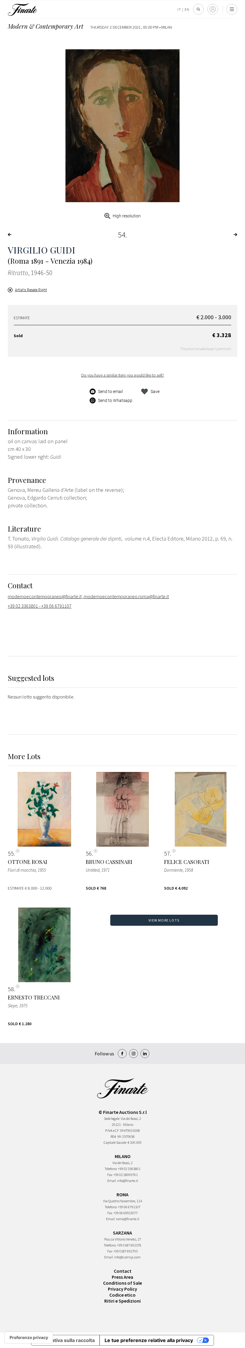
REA (113, 1136)
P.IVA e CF (112, 1130)
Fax (109, 1174)
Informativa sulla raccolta (65, 1340)
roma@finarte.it (127, 1219)
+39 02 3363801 (129, 1168)
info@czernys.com (127, 1257)
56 (89, 853)
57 (167, 853)
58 (11, 989)
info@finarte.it (127, 1180)
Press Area (122, 1277)
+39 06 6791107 (129, 1207)
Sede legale (112, 1118)
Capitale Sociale (115, 1142)
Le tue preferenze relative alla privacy (149, 1340)
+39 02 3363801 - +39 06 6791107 (39, 606)
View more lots (163, 920)
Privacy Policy (122, 1289)
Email (111, 1180)
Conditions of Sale (122, 1283)
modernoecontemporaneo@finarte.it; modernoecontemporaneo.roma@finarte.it (88, 596)
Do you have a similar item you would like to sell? (122, 375)
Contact (122, 1271)
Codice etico (122, 1295)
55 (11, 853)
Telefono (111, 1168)
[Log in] (212, 9)
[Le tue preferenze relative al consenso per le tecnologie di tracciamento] (29, 1337)
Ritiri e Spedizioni (122, 1301)
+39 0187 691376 (129, 1245)
